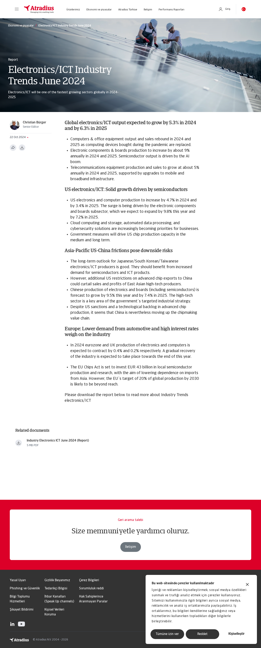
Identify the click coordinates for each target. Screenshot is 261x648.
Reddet (202, 634)
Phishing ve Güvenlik (25, 588)
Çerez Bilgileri (89, 580)
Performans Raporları (171, 9)
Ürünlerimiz (73, 9)
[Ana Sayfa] (39, 9)
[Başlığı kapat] (247, 585)
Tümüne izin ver (167, 634)
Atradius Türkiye (127, 9)
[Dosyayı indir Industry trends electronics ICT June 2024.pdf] (18, 443)
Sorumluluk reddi (91, 588)
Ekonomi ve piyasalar (99, 9)
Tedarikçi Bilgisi (55, 588)
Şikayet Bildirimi (21, 609)
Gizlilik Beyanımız (57, 580)
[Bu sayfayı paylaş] (13, 147)
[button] (17, 9)
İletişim (148, 9)
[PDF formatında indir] (22, 147)
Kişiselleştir (236, 634)
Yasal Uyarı (18, 580)
